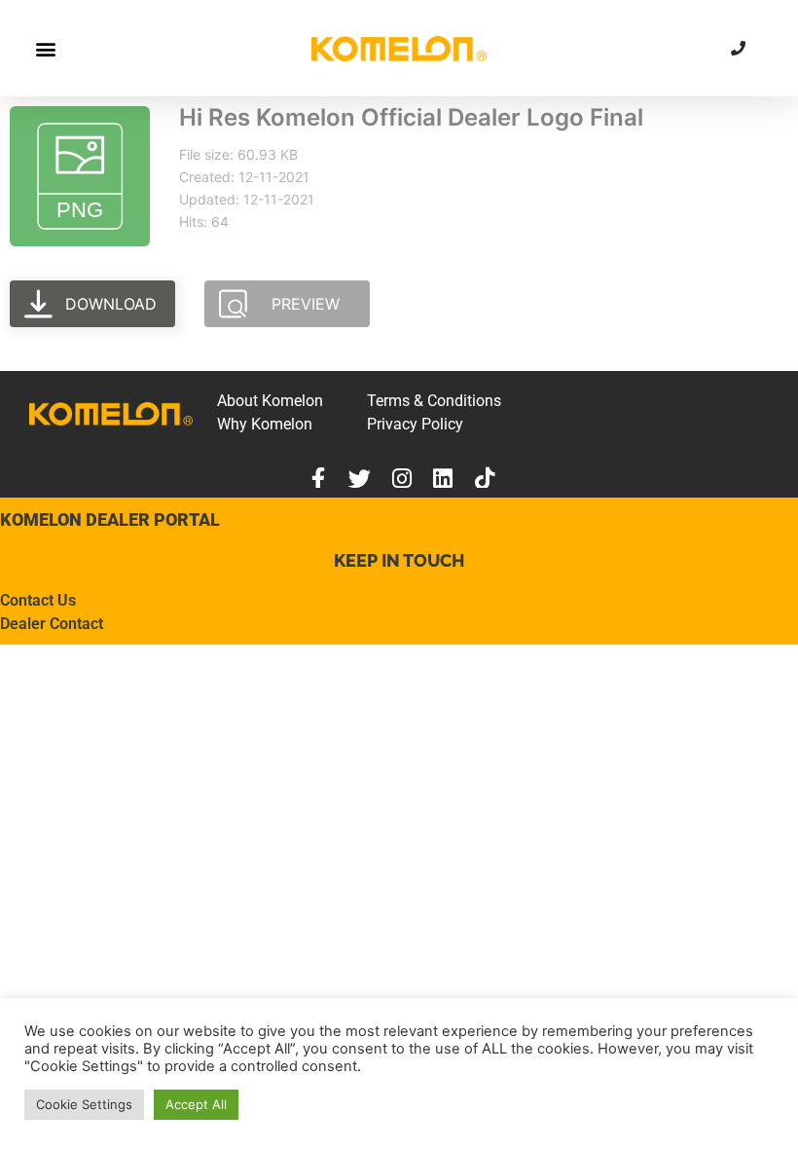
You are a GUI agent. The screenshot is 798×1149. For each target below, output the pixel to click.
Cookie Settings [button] (84, 1104)
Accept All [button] (196, 1104)
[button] (45, 48)
